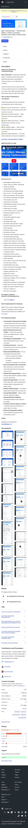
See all (25, 746)
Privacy (3, 777)
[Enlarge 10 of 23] (11, 547)
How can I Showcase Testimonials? (10, 611)
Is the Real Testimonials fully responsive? (7, 616)
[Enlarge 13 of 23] (24, 432)
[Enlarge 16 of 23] (24, 480)
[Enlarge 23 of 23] (24, 569)
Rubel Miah (7, 666)
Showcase (17, 769)
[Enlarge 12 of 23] (11, 573)
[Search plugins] (16, 16)
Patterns (17, 777)
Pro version (4, 313)
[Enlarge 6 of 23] (11, 485)
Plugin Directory (5, 6)
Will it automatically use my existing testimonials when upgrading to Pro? (11, 622)
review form (17, 711)
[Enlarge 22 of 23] (24, 559)
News (2, 772)
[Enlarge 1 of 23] (11, 432)
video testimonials (22, 717)
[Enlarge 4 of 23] (11, 460)
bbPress (4, 799)
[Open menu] (25, 2)
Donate (17, 787)
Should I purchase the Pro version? (10, 627)
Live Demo (22, 328)
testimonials (23, 714)
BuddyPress (5, 802)
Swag (17, 790)
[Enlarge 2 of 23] (11, 441)
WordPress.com (6, 794)
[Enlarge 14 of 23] (24, 447)
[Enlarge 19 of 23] (24, 519)
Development (6, 57)
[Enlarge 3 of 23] (11, 451)
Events (16, 784)
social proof (23, 711)
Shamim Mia (7, 676)
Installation (6, 54)
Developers (4, 787)
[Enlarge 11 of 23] (11, 559)
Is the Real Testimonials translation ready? (7, 637)
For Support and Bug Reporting (9, 643)
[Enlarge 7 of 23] (11, 496)
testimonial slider (16, 714)
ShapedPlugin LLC (8, 37)
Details (5, 46)
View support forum (6, 760)
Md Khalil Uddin (8, 671)
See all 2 (25, 708)
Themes (17, 772)
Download (4, 40)
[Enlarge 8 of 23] (11, 505)
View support (21, 685)
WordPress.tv (5, 790)
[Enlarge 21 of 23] (24, 543)
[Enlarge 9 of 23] (11, 523)
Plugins (16, 775)
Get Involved (18, 782)
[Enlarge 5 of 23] (11, 469)
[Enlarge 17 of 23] (24, 494)
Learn (2, 782)
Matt (3, 797)
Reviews (5, 50)
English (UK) (8, 808)
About (3, 769)
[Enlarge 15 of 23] (24, 467)
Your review (4, 746)
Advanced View (5, 721)
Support (5, 61)
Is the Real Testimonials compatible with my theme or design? (10, 632)
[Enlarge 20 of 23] (24, 533)
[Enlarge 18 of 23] (24, 508)
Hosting (3, 775)
